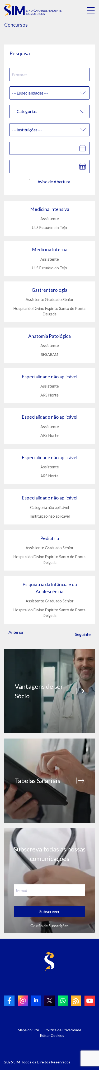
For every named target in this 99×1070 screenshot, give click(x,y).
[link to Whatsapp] (63, 1000)
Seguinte (83, 634)
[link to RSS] (76, 1000)
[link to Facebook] (9, 1000)
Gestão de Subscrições (49, 925)
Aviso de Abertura (53, 181)
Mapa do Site (28, 1030)
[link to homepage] (33, 10)
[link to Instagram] (23, 1000)
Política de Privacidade (62, 1030)
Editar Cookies (52, 1035)
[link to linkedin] (36, 1000)
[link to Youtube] (89, 1000)
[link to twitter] (49, 1000)
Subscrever (49, 911)
